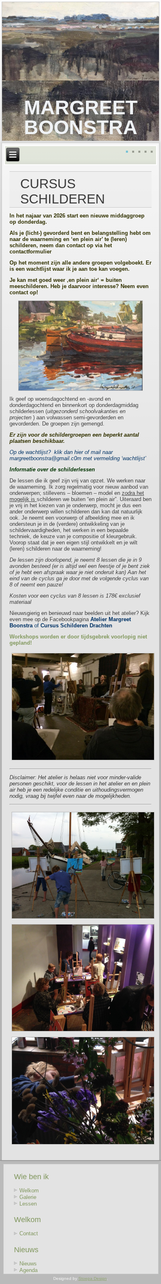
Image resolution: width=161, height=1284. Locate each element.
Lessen (28, 1204)
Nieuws (26, 1250)
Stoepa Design (92, 1278)
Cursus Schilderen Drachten (76, 625)
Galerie (27, 1197)
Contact (28, 1233)
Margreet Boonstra (80, 117)
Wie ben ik (31, 1177)
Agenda (28, 1270)
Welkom (29, 1190)
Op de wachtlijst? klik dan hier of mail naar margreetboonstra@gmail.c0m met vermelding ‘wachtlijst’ (78, 455)
